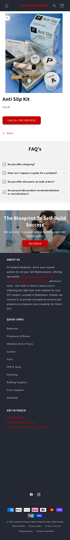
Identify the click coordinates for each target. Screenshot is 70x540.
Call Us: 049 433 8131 (22, 120)
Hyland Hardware (23, 522)
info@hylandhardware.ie (21, 422)
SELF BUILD (35, 243)
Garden (37, 276)
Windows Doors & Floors (33, 281)
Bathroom (26, 276)
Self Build (12, 397)
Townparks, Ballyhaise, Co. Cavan (27, 426)
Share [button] (9, 133)
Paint (10, 359)
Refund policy (18, 526)
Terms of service (53, 526)
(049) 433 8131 (16, 417)
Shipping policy (26, 531)
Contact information (45, 531)
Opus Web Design (54, 522)
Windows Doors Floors (20, 343)
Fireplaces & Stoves (18, 336)
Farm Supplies (15, 390)
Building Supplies (17, 382)
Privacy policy (35, 526)
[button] (7, 6)
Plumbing (12, 374)
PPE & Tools (14, 367)
